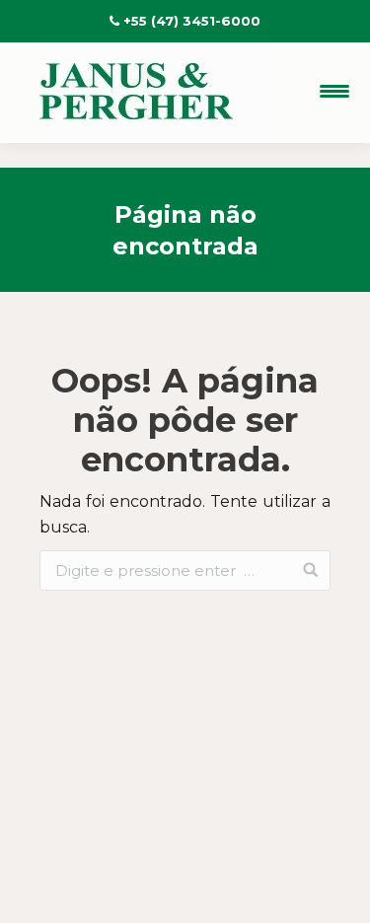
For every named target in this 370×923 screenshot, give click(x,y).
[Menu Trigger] (334, 91)
